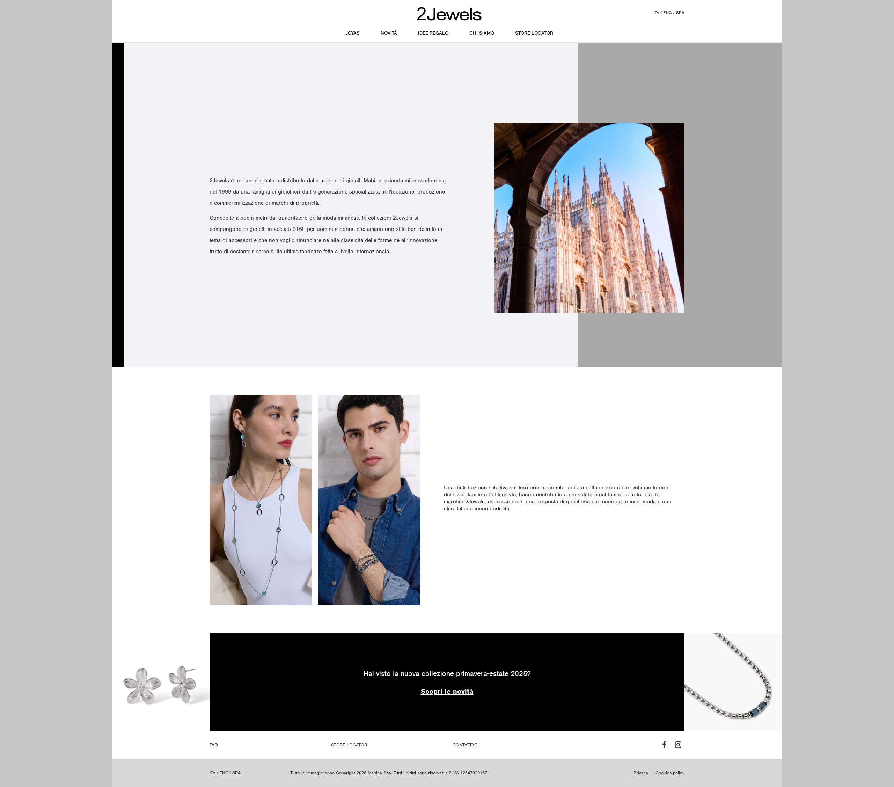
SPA (680, 12)
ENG (667, 12)
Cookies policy (669, 773)
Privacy (640, 773)
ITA (656, 12)
